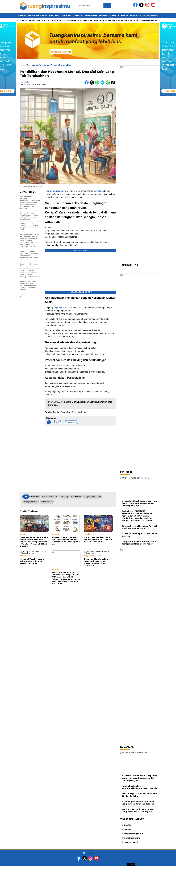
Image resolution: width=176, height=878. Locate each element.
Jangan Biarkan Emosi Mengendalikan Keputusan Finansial (139, 787)
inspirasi (127, 829)
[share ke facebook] (87, 84)
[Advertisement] (88, 872)
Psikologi (78, 15)
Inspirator (25, 82)
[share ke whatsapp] (97, 84)
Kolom (113, 15)
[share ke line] (108, 84)
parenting (64, 497)
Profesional (91, 15)
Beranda (22, 15)
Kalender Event (150, 15)
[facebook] (136, 6)
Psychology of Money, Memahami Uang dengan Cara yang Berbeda (138, 802)
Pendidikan (54, 15)
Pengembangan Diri (37, 15)
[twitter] (141, 6)
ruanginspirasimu (31, 502)
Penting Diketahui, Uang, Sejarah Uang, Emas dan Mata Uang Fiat (138, 810)
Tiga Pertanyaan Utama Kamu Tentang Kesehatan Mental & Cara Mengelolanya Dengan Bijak (81, 20)
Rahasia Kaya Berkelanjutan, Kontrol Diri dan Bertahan (139, 795)
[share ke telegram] (103, 84)
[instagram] (147, 6)
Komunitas (135, 15)
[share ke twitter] (92, 84)
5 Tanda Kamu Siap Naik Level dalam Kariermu (139, 535)
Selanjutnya (71, 422)
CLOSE (131, 864)
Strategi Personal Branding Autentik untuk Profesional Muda (139, 527)
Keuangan (123, 15)
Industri (103, 15)
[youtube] (153, 6)
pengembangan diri (92, 497)
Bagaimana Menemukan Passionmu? (143, 20)
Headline (35, 497)
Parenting (66, 15)
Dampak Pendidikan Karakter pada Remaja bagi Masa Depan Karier (139, 542)
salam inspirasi (47, 502)
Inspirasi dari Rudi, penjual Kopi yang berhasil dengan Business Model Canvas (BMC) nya (139, 503)
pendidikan (99, 191)
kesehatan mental (49, 497)
